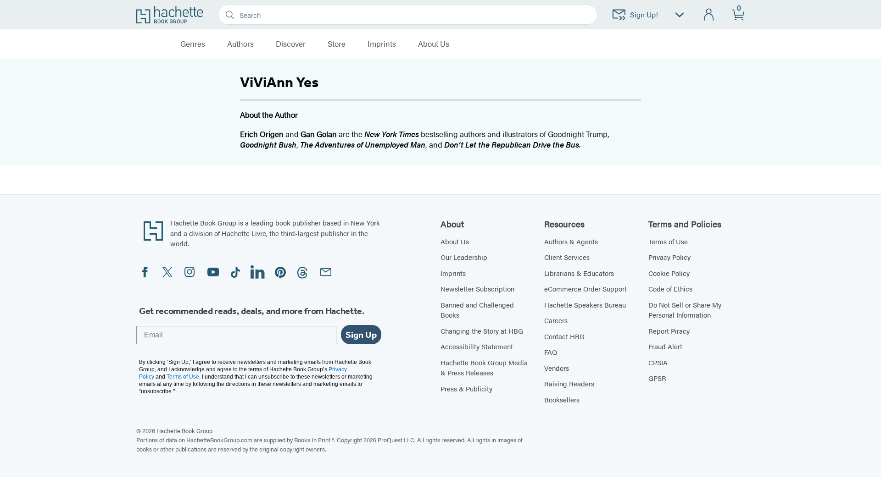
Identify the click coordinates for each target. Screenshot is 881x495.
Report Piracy (669, 331)
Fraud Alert (665, 346)
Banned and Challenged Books (477, 310)
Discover (291, 44)
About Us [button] (433, 44)
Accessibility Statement (476, 346)
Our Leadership (463, 257)
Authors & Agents (571, 241)
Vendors (556, 368)
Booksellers (562, 399)
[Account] (709, 15)
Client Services (567, 257)
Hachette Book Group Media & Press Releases (484, 368)
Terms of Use (668, 241)
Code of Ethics (670, 288)
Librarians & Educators (579, 273)
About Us (454, 241)
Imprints (382, 44)
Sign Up (361, 334)
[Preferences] (679, 14)
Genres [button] (192, 44)
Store (337, 44)
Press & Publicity (466, 388)
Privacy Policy (669, 257)
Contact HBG (564, 336)
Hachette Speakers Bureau (585, 304)
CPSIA (658, 362)
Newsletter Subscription (477, 288)
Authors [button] (240, 44)
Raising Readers (569, 383)
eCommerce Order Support (585, 288)
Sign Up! (644, 14)
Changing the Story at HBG (481, 331)
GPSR (657, 378)
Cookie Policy (669, 273)
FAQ (550, 352)
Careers (556, 320)
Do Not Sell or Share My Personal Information (684, 310)
